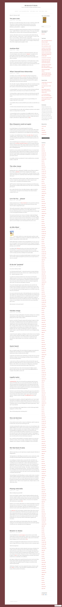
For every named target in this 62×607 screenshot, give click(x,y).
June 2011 (43, 481)
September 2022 (44, 213)
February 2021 (44, 247)
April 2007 (43, 582)
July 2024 (43, 181)
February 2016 (44, 368)
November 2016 (44, 350)
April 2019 (43, 292)
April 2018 (43, 316)
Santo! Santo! (14, 346)
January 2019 (43, 298)
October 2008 (43, 546)
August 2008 (43, 550)
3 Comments (17, 419)
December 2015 (44, 372)
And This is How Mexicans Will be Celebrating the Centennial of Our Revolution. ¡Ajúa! (46, 54)
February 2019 (44, 296)
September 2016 (44, 354)
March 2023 (43, 201)
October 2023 (43, 191)
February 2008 (44, 562)
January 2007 (43, 588)
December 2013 (44, 421)
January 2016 (43, 370)
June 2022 (43, 219)
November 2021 (44, 233)
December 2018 (44, 300)
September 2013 (44, 427)
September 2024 (44, 177)
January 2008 (43, 564)
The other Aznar (15, 166)
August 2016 (43, 356)
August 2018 (43, 308)
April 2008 (43, 558)
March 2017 (43, 342)
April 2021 (43, 243)
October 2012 (43, 449)
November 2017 (44, 326)
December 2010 (44, 493)
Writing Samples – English (34, 11)
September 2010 (44, 499)
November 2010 (44, 495)
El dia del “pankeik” (17, 265)
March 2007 (43, 584)
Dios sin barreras (16, 418)
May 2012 (43, 459)
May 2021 (43, 241)
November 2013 (44, 423)
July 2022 (43, 217)
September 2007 (44, 572)
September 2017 (44, 330)
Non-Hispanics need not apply (20, 124)
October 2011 (43, 473)
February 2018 (44, 320)
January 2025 (43, 169)
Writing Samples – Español (43, 11)
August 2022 (43, 215)
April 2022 (43, 223)
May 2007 (43, 580)
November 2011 (44, 471)
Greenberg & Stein (13, 381)
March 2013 (43, 439)
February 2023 (44, 203)
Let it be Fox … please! (17, 199)
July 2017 (43, 334)
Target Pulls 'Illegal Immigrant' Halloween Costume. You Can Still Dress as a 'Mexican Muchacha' (46, 74)
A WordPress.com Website (13, 601)
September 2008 (44, 548)
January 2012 (43, 467)
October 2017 (43, 328)
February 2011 (44, 489)
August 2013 (43, 429)
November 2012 (44, 447)
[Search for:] (46, 26)
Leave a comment (18, 20)
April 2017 (43, 340)
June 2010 (43, 505)
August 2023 (43, 195)
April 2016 (43, 364)
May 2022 (43, 221)
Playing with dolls (16, 489)
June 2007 (43, 578)
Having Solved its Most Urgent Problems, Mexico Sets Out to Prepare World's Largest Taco (46, 61)
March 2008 (43, 560)
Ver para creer (15, 18)
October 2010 (43, 497)
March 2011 (43, 487)
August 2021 (43, 237)
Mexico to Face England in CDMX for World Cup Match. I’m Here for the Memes (47, 99)
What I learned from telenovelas (21, 71)
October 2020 (43, 255)
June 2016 (43, 360)
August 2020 (43, 259)
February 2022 (44, 227)
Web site (18, 248)
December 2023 (44, 187)
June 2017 (43, 336)
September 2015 (44, 378)
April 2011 (43, 485)
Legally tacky (14, 377)
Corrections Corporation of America (21, 143)
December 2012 (44, 445)
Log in (42, 128)
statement (18, 171)
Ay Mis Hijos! (14, 227)
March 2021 (43, 245)
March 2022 (43, 225)
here (30, 117)
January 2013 (43, 443)
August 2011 (43, 477)
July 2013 (43, 431)
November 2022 (44, 209)
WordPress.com (44, 134)
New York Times (23, 75)
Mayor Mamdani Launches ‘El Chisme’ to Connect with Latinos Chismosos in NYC (46, 91)
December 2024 (44, 171)
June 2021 (43, 239)
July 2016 (43, 358)
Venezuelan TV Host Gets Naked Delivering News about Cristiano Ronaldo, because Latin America (46, 49)
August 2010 (43, 501)
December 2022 (44, 207)
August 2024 (43, 179)
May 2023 (43, 197)
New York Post (23, 202)
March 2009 (43, 536)
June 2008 (43, 554)
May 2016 (43, 362)
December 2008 (44, 542)
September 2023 (44, 193)
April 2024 (43, 183)
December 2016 (44, 348)
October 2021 (43, 235)
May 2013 (43, 435)
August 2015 (43, 380)
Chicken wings (15, 311)
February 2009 (44, 538)
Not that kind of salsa (17, 448)
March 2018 (43, 318)
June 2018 (43, 312)
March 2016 (43, 366)
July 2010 (43, 503)
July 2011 (43, 479)
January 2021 (43, 249)
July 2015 (43, 382)
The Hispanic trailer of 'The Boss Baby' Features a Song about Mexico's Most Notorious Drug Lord (47, 66)
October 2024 (43, 175)
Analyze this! (14, 48)
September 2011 (44, 475)
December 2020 (44, 251)
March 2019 (43, 294)
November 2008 (44, 544)
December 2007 (44, 566)
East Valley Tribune (30, 135)
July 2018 (43, 310)
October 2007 (43, 570)
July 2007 (43, 576)
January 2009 (43, 540)
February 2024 (44, 185)
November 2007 (44, 568)
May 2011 (43, 483)
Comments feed (44, 132)
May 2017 (43, 338)
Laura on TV (16, 11)
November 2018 (44, 302)
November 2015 (44, 374)
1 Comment (17, 50)
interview (13, 510)
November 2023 (44, 189)
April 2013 (43, 437)
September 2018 (44, 306)
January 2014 (43, 419)
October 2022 (43, 211)
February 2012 (44, 465)
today (13, 567)
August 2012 (43, 453)
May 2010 (43, 507)
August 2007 (43, 574)
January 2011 (43, 491)
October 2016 (43, 352)
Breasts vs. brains (16, 531)
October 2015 (43, 376)
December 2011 (44, 469)
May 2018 (43, 314)
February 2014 (44, 417)
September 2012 (44, 451)
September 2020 (44, 257)
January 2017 (43, 346)
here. (22, 501)
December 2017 (44, 324)
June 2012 (43, 457)
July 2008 (43, 552)
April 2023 (43, 199)
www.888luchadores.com (29, 395)
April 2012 (43, 461)
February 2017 (44, 344)
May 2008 (43, 556)
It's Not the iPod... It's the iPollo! (46, 57)
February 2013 (44, 441)
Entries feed (43, 130)
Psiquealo (28, 54)
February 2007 (44, 586)
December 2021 (44, 231)
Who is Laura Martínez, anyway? (24, 11)
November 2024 (44, 173)
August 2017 (43, 332)
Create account (44, 126)
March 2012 (43, 463)
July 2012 (43, 455)
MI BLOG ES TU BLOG (31, 5)
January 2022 (43, 229)
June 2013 (43, 433)
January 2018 (43, 322)
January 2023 (43, 205)
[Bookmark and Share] (44, 594)
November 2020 (44, 253)
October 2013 (43, 425)
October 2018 (43, 304)
